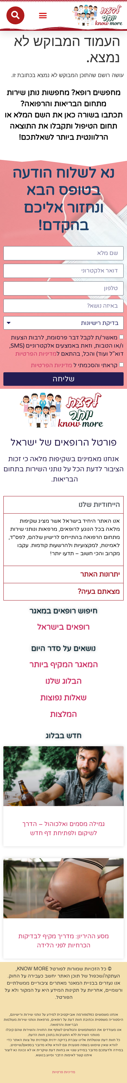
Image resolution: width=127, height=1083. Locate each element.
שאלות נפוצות (63, 698)
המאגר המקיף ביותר (63, 664)
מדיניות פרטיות (63, 1072)
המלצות (63, 714)
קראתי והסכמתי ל (74, 365)
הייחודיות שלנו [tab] (99, 505)
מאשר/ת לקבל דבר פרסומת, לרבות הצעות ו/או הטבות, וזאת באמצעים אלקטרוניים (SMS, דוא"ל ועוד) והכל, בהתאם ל (66, 345)
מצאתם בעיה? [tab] (99, 592)
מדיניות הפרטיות (36, 353)
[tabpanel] (63, 539)
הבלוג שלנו (63, 681)
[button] (43, 15)
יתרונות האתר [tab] (100, 574)
